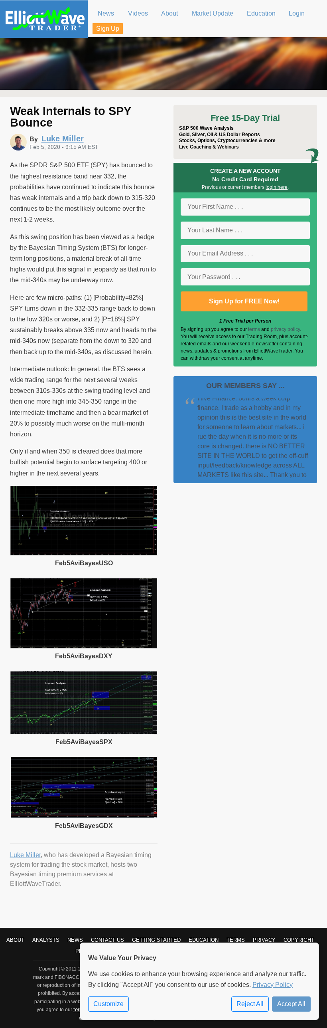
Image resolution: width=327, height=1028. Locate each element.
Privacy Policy (272, 984)
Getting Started (156, 940)
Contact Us (107, 940)
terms (254, 329)
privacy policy (285, 329)
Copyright (299, 940)
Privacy (264, 940)
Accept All (291, 1003)
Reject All (250, 1003)
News (75, 940)
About (15, 940)
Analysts (45, 940)
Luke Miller (25, 855)
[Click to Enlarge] (84, 553)
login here (277, 187)
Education (204, 940)
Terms (236, 940)
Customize (108, 1003)
